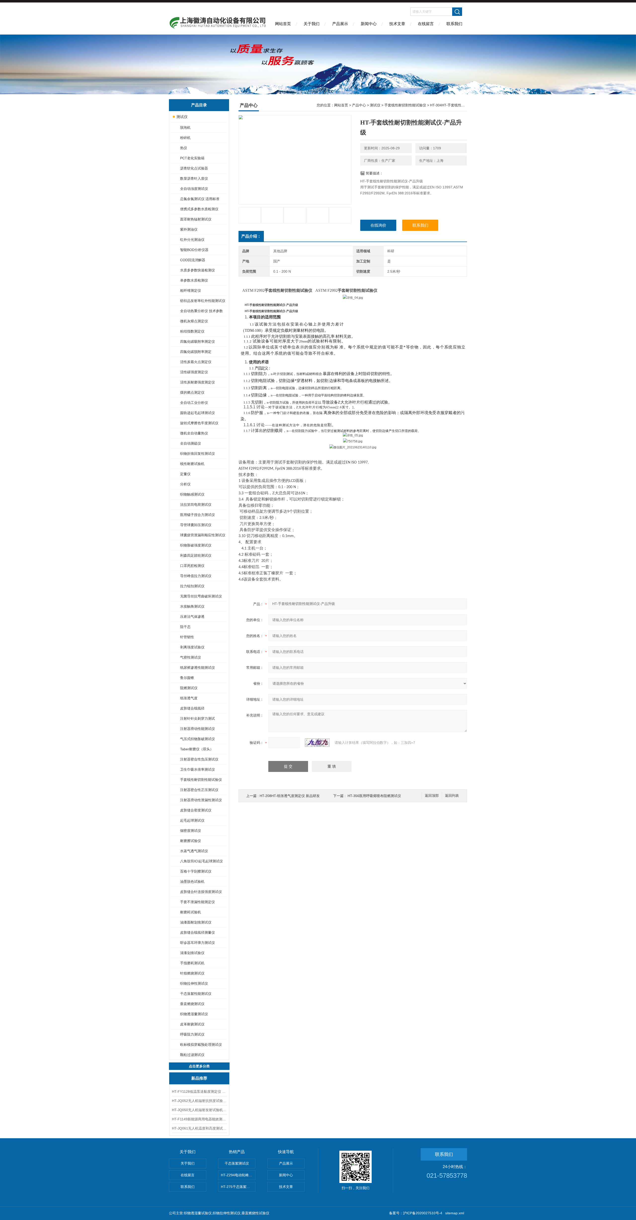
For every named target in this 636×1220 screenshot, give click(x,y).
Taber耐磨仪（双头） (196, 749)
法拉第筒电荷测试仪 (195, 504)
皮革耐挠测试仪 (192, 1024)
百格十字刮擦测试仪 (195, 871)
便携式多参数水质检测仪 (199, 209)
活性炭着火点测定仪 (195, 362)
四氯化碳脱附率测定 (195, 352)
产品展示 (340, 24)
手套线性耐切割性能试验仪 (201, 780)
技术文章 (397, 24)
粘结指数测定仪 (192, 331)
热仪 (183, 148)
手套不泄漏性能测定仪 (197, 902)
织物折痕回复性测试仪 (197, 454)
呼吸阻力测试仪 (192, 1034)
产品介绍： (251, 236)
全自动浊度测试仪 (194, 189)
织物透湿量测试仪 (194, 1014)
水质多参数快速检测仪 (197, 270)
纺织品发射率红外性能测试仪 (202, 301)
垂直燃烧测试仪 (192, 1004)
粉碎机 (185, 138)
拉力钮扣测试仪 (192, 586)
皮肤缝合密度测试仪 (195, 810)
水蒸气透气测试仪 (194, 851)
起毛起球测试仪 (192, 820)
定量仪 (185, 474)
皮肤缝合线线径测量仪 (197, 932)
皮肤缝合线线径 (192, 708)
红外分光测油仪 (192, 240)
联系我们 (454, 24)
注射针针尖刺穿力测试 (197, 718)
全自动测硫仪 (190, 443)
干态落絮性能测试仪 (195, 994)
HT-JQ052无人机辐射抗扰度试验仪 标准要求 (199, 1101)
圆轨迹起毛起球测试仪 (197, 413)
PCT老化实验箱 (192, 158)
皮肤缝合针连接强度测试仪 (201, 892)
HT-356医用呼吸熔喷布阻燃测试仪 (374, 796)
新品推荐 (199, 1078)
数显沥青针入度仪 (194, 178)
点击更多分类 (199, 1066)
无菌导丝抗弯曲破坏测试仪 (201, 596)
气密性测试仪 (190, 657)
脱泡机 (185, 127)
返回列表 (452, 796)
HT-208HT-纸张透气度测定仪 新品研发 (290, 796)
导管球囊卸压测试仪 (195, 525)
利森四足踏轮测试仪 (195, 555)
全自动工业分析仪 (194, 403)
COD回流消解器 (192, 260)
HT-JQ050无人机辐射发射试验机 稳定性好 (199, 1110)
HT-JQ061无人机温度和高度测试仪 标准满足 (199, 1128)
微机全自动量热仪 (194, 433)
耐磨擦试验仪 (190, 841)
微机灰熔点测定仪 (194, 321)
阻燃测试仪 (189, 688)
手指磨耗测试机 (192, 963)
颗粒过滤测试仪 (192, 1055)
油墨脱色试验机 (192, 881)
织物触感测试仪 (192, 494)
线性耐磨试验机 (192, 464)
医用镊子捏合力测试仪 (197, 515)
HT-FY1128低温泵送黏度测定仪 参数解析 (199, 1092)
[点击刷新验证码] (317, 742)
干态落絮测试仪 (237, 1163)
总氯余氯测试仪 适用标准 (199, 199)
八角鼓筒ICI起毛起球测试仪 (201, 861)
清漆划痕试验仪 (192, 953)
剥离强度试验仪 (192, 647)
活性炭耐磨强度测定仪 (197, 382)
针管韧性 (187, 637)
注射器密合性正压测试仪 (199, 790)
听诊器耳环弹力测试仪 (197, 943)
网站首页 (283, 24)
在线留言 (426, 24)
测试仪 (182, 117)
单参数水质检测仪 (194, 280)
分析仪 (185, 484)
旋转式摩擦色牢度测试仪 (199, 423)
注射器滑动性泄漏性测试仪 (201, 800)
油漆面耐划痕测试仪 (195, 922)
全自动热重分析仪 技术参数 (201, 311)
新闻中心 (369, 24)
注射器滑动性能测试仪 (197, 729)
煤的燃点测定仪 (192, 392)
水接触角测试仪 (192, 606)
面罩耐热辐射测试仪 (195, 219)
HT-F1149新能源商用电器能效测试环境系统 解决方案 (199, 1119)
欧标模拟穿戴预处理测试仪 (201, 1045)
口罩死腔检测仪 (192, 566)
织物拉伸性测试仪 (194, 983)
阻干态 (185, 627)
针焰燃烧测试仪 (192, 973)
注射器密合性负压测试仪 (199, 759)
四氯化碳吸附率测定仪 (197, 341)
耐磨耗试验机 (190, 912)
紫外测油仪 (189, 229)
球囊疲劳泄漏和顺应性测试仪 (202, 535)
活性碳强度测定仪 (194, 372)
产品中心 (359, 105)
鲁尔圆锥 (187, 678)
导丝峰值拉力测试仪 (195, 576)
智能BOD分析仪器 (194, 250)
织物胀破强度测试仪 (195, 545)
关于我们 (311, 24)
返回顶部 (432, 796)
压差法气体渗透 (192, 617)
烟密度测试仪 (190, 831)
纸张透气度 (189, 698)
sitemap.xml (454, 1213)
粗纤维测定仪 (190, 291)
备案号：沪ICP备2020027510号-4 (415, 1213)
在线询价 (378, 225)
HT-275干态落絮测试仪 (238, 1187)
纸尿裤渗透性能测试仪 (197, 668)
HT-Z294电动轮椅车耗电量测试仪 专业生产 (238, 1175)
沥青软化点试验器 (194, 168)
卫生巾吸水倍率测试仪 (197, 769)
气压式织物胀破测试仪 (197, 739)
